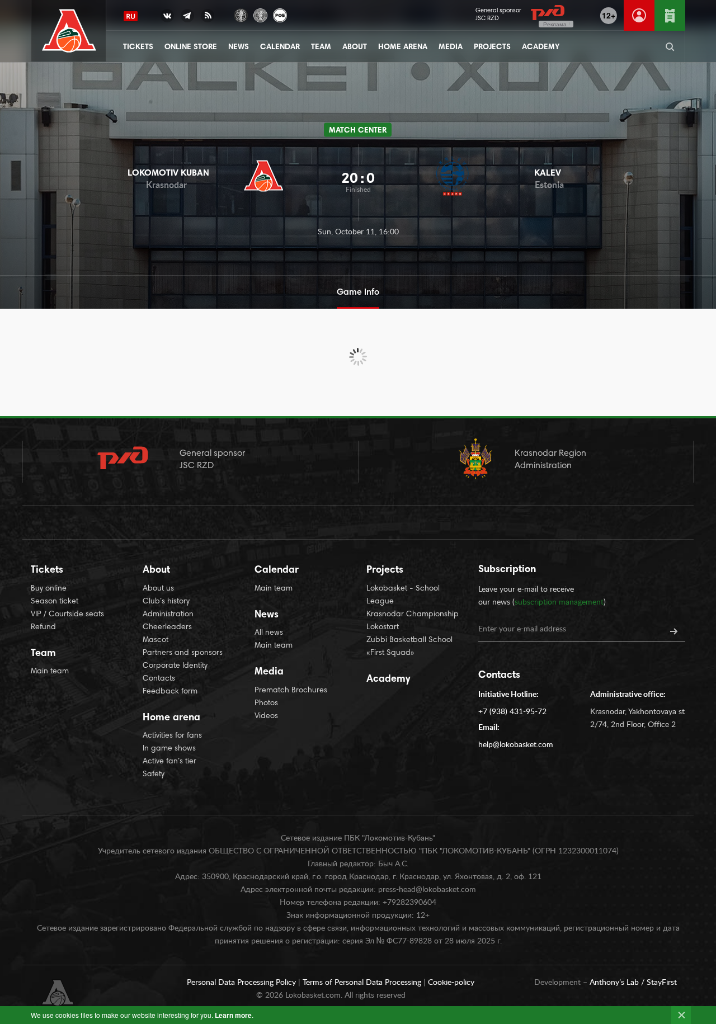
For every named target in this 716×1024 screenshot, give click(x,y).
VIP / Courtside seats (67, 615)
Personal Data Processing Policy (242, 983)
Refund (43, 627)
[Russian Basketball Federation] (280, 14)
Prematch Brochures (291, 691)
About (354, 47)
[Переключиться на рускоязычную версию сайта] (130, 16)
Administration (168, 615)
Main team (50, 672)
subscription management (559, 602)
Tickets (138, 47)
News (238, 47)
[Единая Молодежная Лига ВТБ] (260, 14)
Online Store (190, 47)
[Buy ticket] (669, 15)
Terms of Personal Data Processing (363, 983)
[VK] (167, 18)
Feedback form (170, 692)
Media (451, 47)
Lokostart (382, 627)
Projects (492, 47)
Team (321, 47)
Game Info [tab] (358, 292)
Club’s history (166, 602)
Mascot (155, 640)
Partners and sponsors (183, 653)
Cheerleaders (167, 627)
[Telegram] (187, 18)
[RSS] (207, 18)
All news (269, 633)
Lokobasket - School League (403, 595)
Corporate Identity (175, 666)
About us (158, 589)
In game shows (169, 749)
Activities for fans (172, 736)
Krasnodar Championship (412, 615)
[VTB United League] (241, 14)
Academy (540, 47)
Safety (153, 774)
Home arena (402, 47)
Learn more (233, 1015)
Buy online (49, 589)
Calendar (280, 47)
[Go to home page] (69, 31)
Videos (266, 716)
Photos (266, 703)
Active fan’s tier (169, 762)
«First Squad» (390, 653)
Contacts (159, 679)
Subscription (507, 570)
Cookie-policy (451, 983)
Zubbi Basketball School (409, 640)
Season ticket (54, 602)
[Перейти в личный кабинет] (639, 15)
